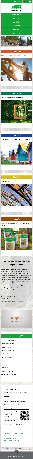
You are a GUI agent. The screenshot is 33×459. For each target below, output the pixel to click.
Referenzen (4, 368)
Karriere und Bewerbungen (9, 374)
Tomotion (23, 456)
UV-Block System (6, 354)
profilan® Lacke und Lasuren (9, 361)
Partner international (7, 371)
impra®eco (16, 33)
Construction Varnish (7, 357)
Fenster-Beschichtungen (8, 340)
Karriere (12, 401)
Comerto (15, 456)
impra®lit (16, 18)
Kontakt (3, 378)
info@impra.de (11, 420)
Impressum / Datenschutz (18, 405)
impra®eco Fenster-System (9, 350)
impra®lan (16, 22)
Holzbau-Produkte (6, 347)
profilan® (16, 26)
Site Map (6, 408)
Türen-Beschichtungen (7, 344)
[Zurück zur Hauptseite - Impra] (16, 10)
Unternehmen (16, 15)
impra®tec (16, 29)
